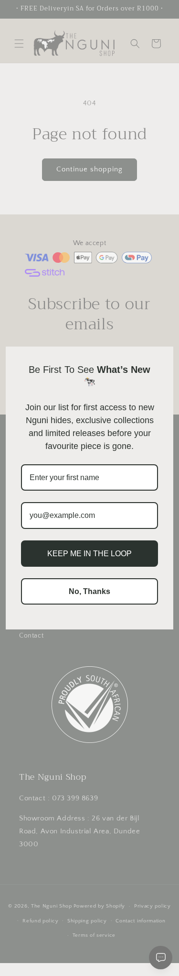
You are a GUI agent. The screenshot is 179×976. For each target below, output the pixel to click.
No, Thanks (89, 591)
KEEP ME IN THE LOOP (89, 554)
